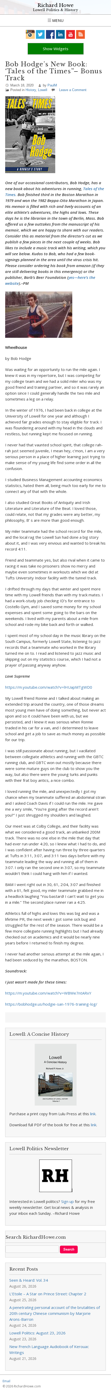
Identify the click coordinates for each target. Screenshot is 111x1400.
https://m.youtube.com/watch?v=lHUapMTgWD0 (48, 687)
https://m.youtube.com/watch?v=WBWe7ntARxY (48, 993)
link (93, 1113)
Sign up (67, 1201)
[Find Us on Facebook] (50, 34)
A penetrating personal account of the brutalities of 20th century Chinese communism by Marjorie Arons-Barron (54, 1313)
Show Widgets (55, 48)
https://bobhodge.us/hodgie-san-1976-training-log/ (51, 1004)
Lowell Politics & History (55, 10)
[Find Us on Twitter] (40, 34)
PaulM (52, 85)
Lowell (42, 90)
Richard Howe (55, 5)
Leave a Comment (72, 90)
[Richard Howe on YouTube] (70, 34)
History (31, 90)
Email (6, 1381)
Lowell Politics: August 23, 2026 (37, 1332)
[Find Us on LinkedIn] (60, 34)
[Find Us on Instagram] (30, 34)
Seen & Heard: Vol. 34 (28, 1280)
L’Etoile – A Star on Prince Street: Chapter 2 (47, 1293)
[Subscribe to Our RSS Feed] (80, 34)
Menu (57, 20)
